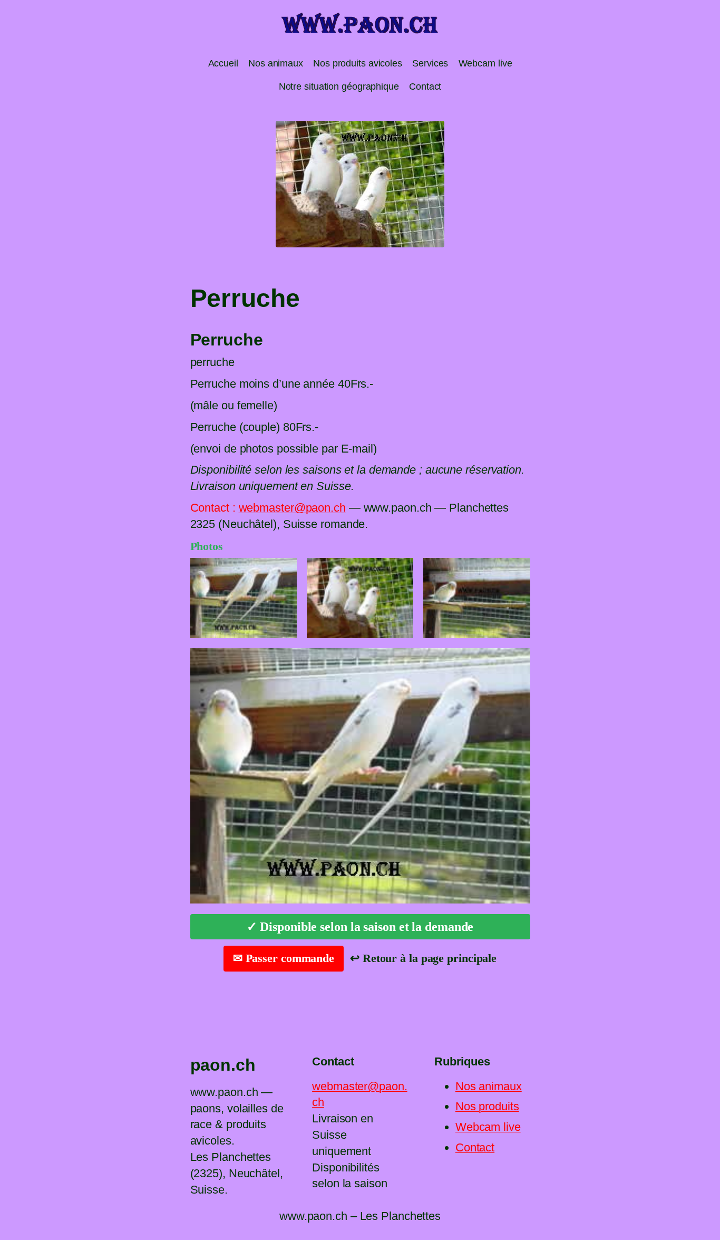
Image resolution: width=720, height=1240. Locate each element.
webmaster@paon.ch (292, 507)
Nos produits (487, 1106)
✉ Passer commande (283, 958)
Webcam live (488, 1126)
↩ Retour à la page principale (423, 958)
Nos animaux (488, 1086)
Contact (474, 1147)
